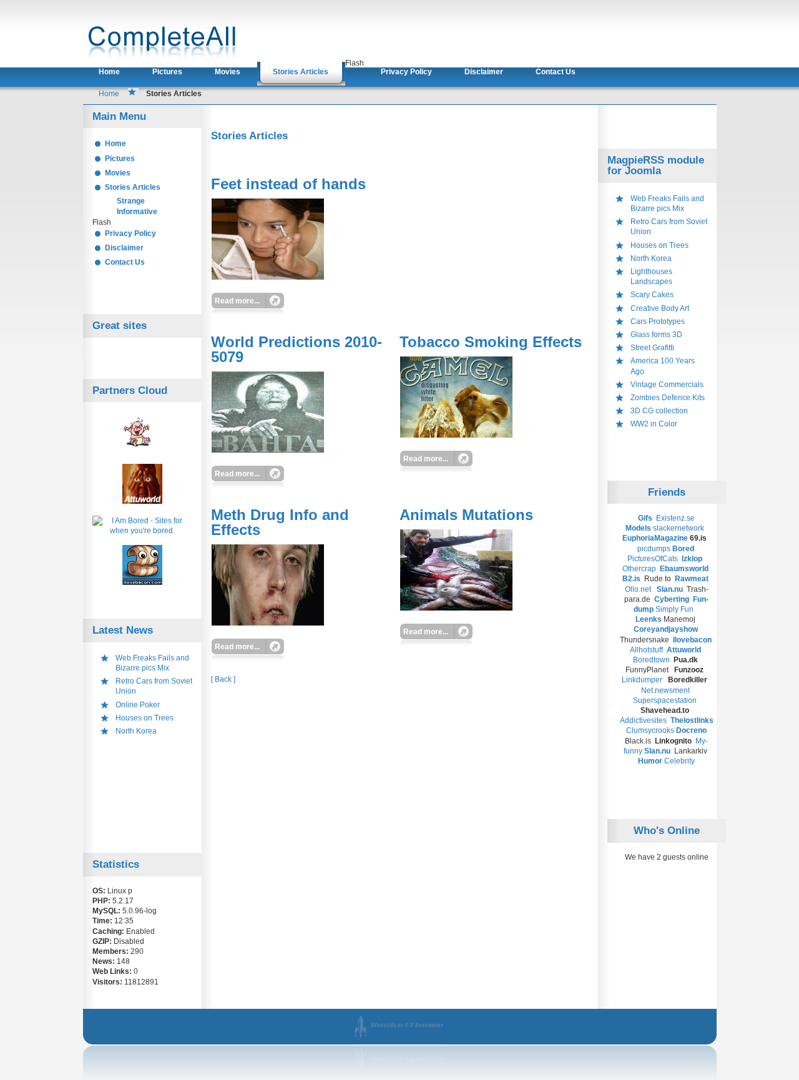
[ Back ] (223, 679)
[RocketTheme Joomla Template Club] (401, 1072)
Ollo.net (638, 589)
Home (109, 71)
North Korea (136, 731)
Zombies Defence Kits (667, 397)
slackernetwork (678, 528)
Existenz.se (675, 518)
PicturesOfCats (653, 558)
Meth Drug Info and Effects (280, 522)
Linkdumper (642, 679)
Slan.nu (671, 589)
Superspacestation (665, 700)
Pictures (167, 71)
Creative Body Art (659, 308)
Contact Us (556, 71)
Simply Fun (674, 609)
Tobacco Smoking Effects (491, 341)
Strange (131, 201)
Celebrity (679, 761)
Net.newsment (665, 690)
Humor (650, 761)
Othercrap (639, 568)
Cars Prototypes (657, 321)
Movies (227, 71)
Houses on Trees (144, 718)
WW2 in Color (653, 424)
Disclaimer (483, 71)
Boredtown (651, 659)
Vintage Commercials (666, 384)
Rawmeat (692, 578)
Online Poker (137, 704)
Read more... (237, 301)
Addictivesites (644, 720)
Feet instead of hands (288, 183)
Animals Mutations (466, 514)
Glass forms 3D (656, 334)
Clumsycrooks (650, 730)
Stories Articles (300, 71)
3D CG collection (659, 410)
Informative (137, 211)
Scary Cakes (652, 294)
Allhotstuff (646, 650)
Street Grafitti (652, 347)
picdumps (653, 548)
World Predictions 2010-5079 (296, 349)
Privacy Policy (406, 71)
